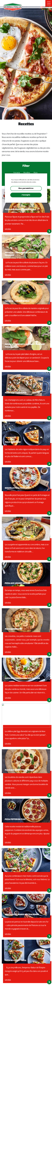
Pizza (35, 173)
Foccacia (16, 173)
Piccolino (26, 173)
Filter (26, 165)
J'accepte (26, 195)
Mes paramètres (26, 188)
